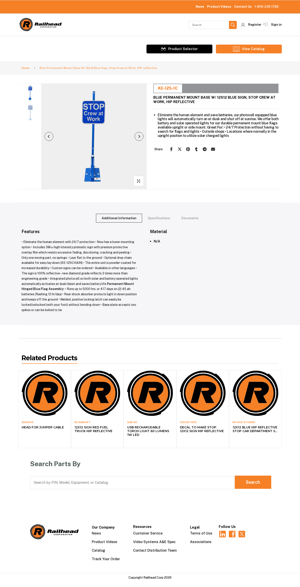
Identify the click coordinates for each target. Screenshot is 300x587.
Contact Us (243, 6)
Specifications (159, 218)
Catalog (98, 550)
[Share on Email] (213, 149)
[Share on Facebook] (171, 149)
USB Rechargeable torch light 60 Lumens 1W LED (148, 431)
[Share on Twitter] (180, 149)
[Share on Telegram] (205, 149)
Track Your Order (106, 559)
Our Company (103, 527)
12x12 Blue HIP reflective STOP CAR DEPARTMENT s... (255, 429)
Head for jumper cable (43, 427)
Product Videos (219, 6)
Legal (195, 527)
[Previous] (49, 136)
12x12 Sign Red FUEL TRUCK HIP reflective (93, 429)
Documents (190, 218)
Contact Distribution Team (155, 550)
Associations (200, 542)
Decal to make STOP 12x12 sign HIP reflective (202, 429)
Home (25, 68)
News (200, 6)
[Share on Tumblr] (196, 149)
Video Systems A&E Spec (154, 542)
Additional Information (119, 218)
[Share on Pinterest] (188, 149)
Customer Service (148, 533)
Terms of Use (201, 533)
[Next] (139, 136)
